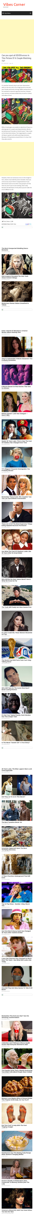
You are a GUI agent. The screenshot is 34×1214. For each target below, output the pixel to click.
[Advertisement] (17, 36)
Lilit (12, 63)
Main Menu (7, 13)
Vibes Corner (14, 4)
